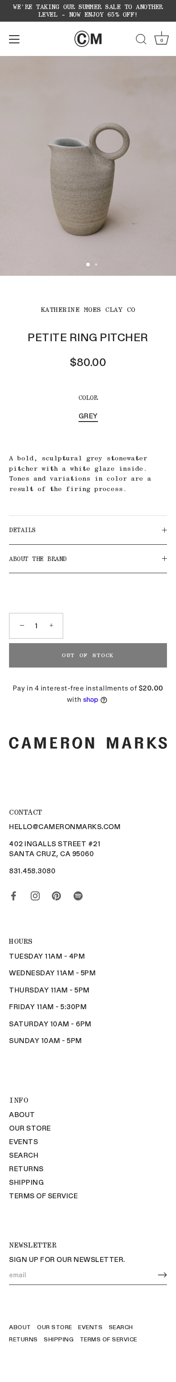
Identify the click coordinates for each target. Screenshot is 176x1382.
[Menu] (14, 39)
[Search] (141, 41)
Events (23, 1141)
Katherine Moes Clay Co (88, 310)
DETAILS (22, 529)
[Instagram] (35, 894)
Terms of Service (43, 1195)
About (22, 1114)
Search (23, 1154)
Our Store (30, 1127)
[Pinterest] (56, 894)
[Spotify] (78, 894)
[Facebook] (13, 894)
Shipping (26, 1182)
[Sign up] (162, 1275)
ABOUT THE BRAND (38, 558)
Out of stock (88, 655)
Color (88, 397)
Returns (26, 1168)
